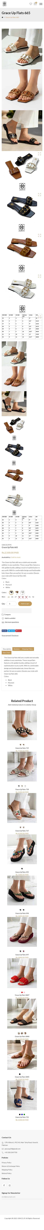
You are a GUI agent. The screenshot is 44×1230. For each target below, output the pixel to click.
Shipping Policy (7, 1170)
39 (23, 597)
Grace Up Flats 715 (22, 1117)
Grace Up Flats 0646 (22, 1036)
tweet (12, 631)
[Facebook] (4, 1185)
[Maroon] (23, 951)
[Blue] (22, 1114)
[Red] (22, 992)
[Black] (11, 592)
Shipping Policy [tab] (27, 649)
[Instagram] (9, 1185)
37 (16, 597)
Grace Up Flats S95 (22, 872)
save (19, 631)
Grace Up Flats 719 (22, 748)
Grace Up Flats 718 (22, 789)
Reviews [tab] (17, 649)
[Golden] (22, 786)
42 (33, 597)
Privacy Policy (6, 1163)
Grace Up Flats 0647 (22, 995)
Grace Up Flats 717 (22, 831)
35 (9, 597)
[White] (22, 592)
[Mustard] (17, 592)
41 (30, 597)
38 (19, 597)
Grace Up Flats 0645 (22, 1077)
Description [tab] (7, 649)
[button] (17, 610)
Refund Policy (6, 1173)
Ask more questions (12, 622)
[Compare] (6, 614)
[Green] (23, 910)
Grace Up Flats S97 (22, 955)
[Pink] (24, 992)
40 (26, 597)
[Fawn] (23, 745)
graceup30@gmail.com (12, 1149)
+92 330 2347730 (11, 1152)
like (5, 631)
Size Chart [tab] (6, 653)
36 (12, 597)
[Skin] (24, 1074)
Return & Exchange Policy (11, 1166)
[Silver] (23, 827)
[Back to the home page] (2, 17)
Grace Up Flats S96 (22, 913)
